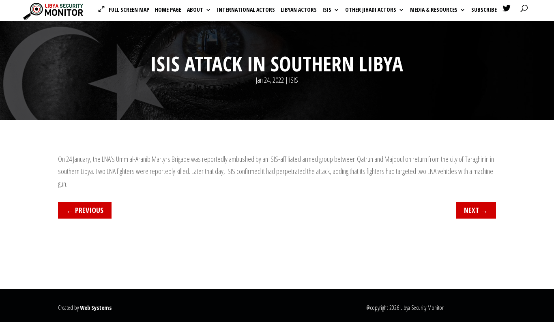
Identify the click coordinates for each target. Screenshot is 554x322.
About (195, 10)
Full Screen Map (129, 9)
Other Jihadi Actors (370, 10)
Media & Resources (433, 10)
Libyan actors (299, 10)
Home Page (168, 10)
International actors (246, 10)
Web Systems (96, 307)
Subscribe (484, 10)
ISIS (326, 10)
